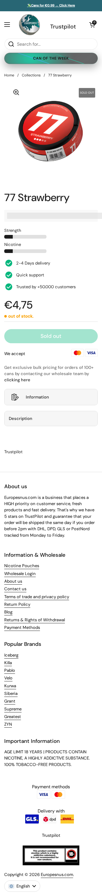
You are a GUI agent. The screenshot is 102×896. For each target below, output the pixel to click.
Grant (9, 701)
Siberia (11, 693)
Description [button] (20, 418)
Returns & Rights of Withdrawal (34, 620)
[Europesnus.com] (29, 24)
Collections (31, 75)
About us (13, 581)
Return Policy (17, 604)
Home (9, 75)
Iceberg (11, 655)
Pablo (9, 670)
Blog (8, 612)
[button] (92, 24)
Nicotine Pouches (21, 566)
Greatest (12, 716)
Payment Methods (22, 627)
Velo (8, 678)
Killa (8, 663)
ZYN (8, 724)
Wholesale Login (20, 573)
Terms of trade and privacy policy (36, 597)
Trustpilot (63, 26)
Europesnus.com (57, 874)
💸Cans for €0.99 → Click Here (51, 5)
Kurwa (10, 686)
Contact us (15, 589)
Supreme (13, 709)
